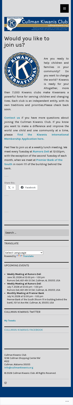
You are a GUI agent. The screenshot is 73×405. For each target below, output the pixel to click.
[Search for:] (36, 232)
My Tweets (10, 320)
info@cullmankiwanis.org (18, 367)
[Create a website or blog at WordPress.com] (5, 383)
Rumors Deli (41, 151)
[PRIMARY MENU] (64, 8)
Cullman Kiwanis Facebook (23, 329)
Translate (28, 256)
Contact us (12, 117)
